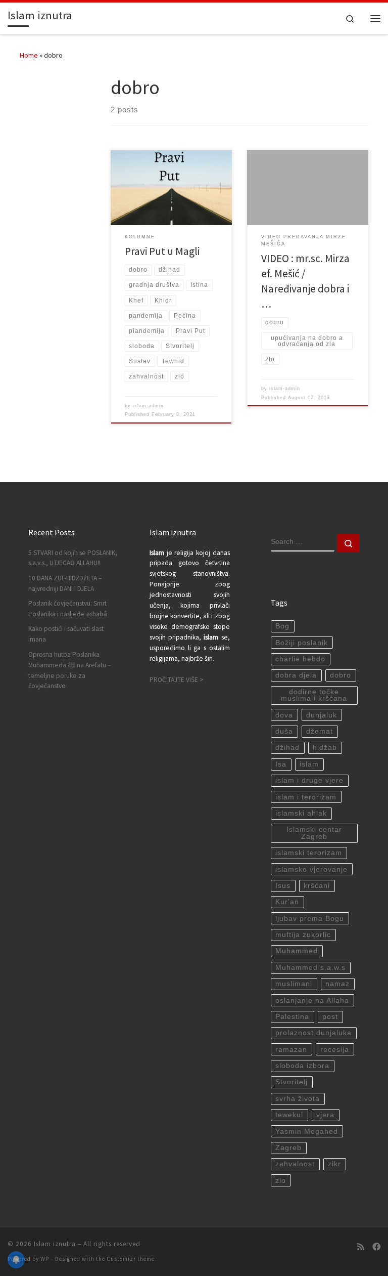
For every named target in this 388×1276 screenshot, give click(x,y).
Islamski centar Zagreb (314, 833)
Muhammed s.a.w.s (310, 967)
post (330, 1016)
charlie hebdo (300, 659)
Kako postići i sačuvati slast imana (66, 634)
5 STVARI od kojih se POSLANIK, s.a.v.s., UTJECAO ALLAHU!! (72, 558)
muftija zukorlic (303, 935)
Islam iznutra (55, 1244)
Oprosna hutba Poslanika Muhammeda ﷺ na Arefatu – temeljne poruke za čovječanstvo (69, 670)
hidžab (325, 747)
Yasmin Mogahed (306, 1131)
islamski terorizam (308, 853)
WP (44, 1258)
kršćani (317, 885)
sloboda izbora (302, 1066)
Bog (282, 626)
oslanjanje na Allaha (312, 1000)
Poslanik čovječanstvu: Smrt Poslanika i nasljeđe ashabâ (67, 608)
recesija (334, 1049)
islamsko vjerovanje (311, 869)
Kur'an (287, 902)
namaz (337, 984)
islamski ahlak (301, 813)
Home (29, 55)
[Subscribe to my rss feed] (360, 1247)
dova (284, 715)
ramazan (291, 1049)
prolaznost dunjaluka (313, 1033)
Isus (282, 885)
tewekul (289, 1115)
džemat (319, 731)
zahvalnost (295, 1164)
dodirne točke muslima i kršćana (314, 695)
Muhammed (296, 951)
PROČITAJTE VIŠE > (177, 679)
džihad (287, 747)
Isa (280, 764)
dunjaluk (321, 715)
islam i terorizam (305, 797)
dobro (340, 675)
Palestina (292, 1016)
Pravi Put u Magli (162, 251)
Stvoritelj (291, 1082)
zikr (334, 1164)
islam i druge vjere (309, 780)
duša (284, 731)
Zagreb (288, 1148)
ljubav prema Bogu (309, 918)
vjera (325, 1115)
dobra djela (296, 675)
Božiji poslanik (301, 643)
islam (309, 764)
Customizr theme (131, 1258)
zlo (280, 1180)
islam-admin (148, 405)
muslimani (293, 984)
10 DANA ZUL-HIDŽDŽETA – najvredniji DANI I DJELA (65, 583)
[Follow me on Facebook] (376, 1247)
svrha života (297, 1098)
